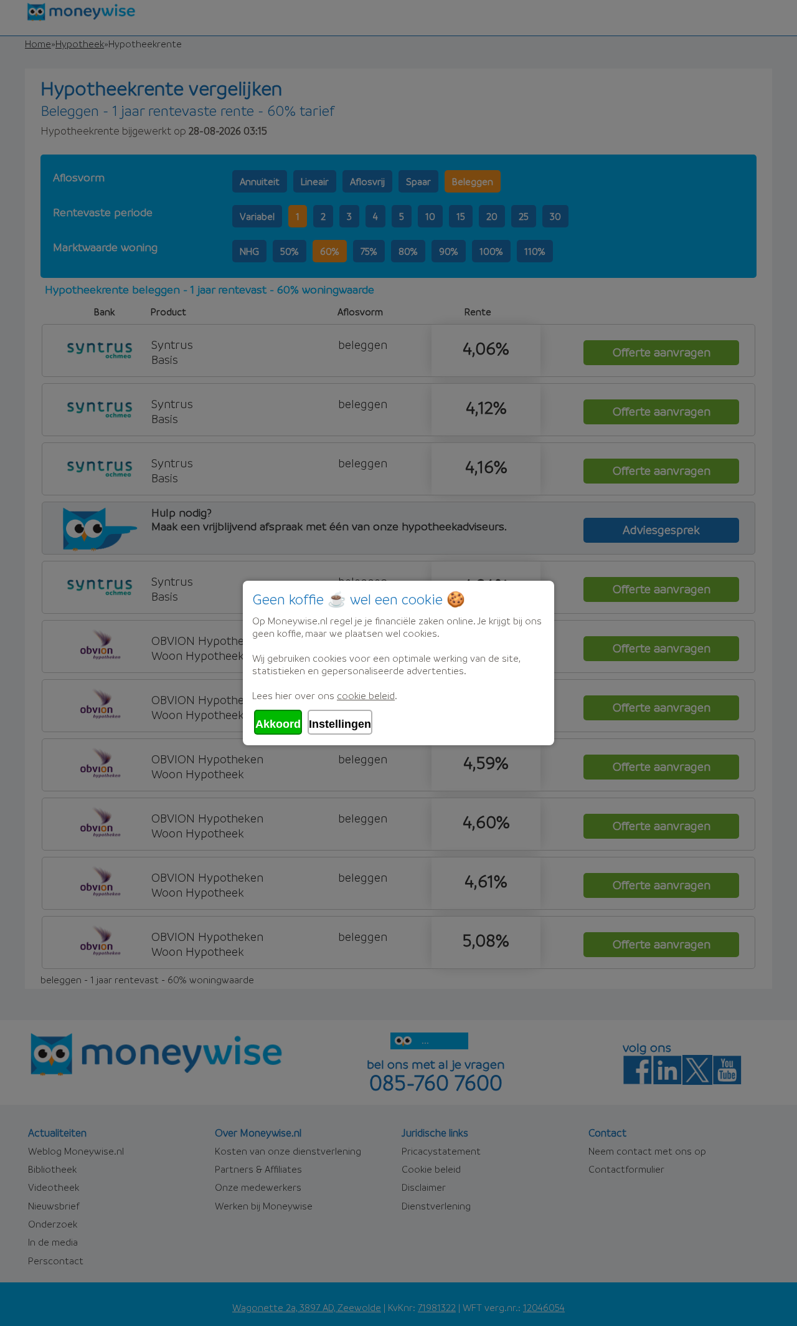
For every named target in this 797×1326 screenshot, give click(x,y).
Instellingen (340, 724)
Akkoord (278, 724)
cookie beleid (366, 695)
